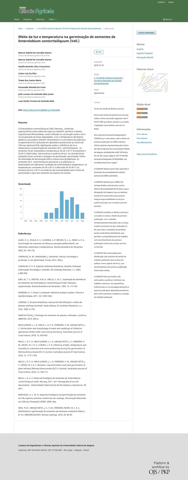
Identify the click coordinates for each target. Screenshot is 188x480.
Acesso (171, 2)
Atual (16, 19)
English (140, 49)
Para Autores (142, 138)
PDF (100, 52)
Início (20, 28)
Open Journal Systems (147, 154)
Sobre (52, 19)
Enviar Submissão (146, 32)
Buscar (168, 19)
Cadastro (161, 2)
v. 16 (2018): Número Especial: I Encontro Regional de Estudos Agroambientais (69, 28)
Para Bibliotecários (144, 142)
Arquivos (27, 19)
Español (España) (145, 53)
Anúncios (40, 19)
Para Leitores (142, 134)
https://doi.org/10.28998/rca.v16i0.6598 (41, 110)
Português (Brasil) (145, 57)
